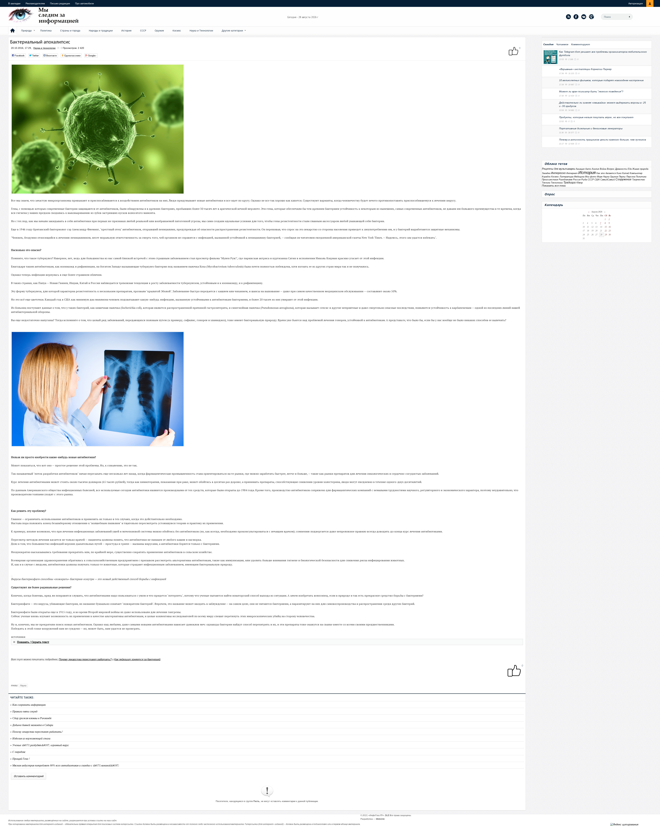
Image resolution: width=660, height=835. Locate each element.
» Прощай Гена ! (20, 758)
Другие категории (232, 30)
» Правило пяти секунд (23, 711)
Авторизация (635, 3)
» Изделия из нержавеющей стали (30, 738)
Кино (619, 173)
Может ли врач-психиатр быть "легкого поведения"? (591, 91)
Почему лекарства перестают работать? (85, 659)
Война (603, 169)
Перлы (622, 176)
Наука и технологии (44, 48)
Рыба (584, 179)
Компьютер (636, 173)
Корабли (546, 176)
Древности (621, 169)
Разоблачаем (565, 179)
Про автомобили (84, 3)
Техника (546, 182)
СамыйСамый (607, 179)
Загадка (546, 173)
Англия (595, 169)
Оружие (159, 30)
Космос (177, 30)
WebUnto (380, 819)
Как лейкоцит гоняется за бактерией (137, 659)
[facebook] (576, 16)
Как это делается (606, 173)
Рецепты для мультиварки (558, 168)
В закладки (14, 3)
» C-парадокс (18, 752)
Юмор (579, 182)
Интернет (572, 173)
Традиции (569, 182)
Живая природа (640, 169)
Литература (566, 176)
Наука (23, 685)
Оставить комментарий (28, 776)
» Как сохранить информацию (28, 704)
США (597, 179)
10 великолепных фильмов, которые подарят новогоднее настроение (601, 80)
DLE (387, 815)
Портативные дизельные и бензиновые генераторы (591, 128)
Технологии (557, 182)
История (126, 30)
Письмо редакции (60, 3)
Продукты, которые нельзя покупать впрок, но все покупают (596, 117)
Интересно (558, 173)
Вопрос (610, 169)
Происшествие (550, 179)
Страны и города (70, 30)
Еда (630, 169)
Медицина (579, 176)
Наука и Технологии (201, 30)
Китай (625, 173)
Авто (588, 169)
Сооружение (623, 179)
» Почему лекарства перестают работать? (36, 731)
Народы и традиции (101, 30)
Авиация (580, 169)
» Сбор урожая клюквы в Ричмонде (31, 718)
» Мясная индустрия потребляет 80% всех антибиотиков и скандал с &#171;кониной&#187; (64, 765)
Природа (26, 30)
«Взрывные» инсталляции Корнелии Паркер (585, 69)
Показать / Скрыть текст (33, 642)
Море (599, 176)
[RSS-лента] (568, 16)
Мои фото (590, 176)
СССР (143, 30)
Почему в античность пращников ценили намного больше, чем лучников (602, 139)
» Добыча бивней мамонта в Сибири (31, 725)
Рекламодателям (35, 3)
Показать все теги (554, 185)
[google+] (591, 16)
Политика (46, 30)
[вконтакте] (583, 16)
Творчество (638, 179)
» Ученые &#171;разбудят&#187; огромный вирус (39, 745)
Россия (577, 179)
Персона (630, 176)
